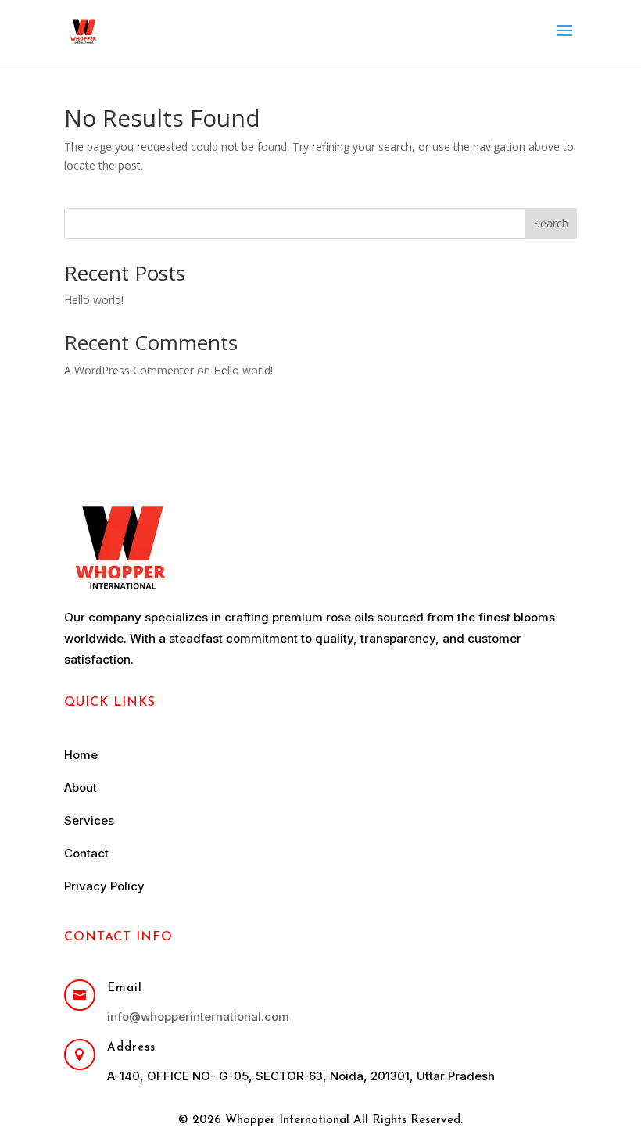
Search (551, 223)
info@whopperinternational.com (198, 1016)
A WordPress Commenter (129, 370)
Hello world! (94, 299)
